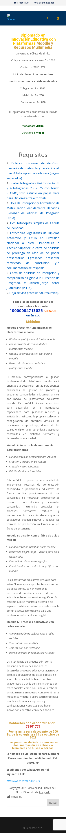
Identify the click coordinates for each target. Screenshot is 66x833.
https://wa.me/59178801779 (23, 781)
